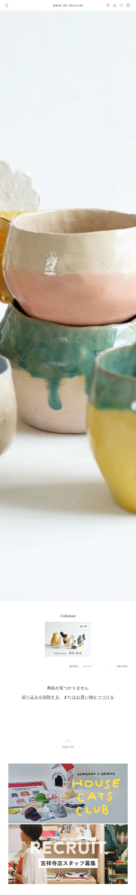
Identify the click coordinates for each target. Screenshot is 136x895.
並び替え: (74, 666)
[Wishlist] (121, 5)
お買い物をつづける (95, 697)
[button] (6, 5)
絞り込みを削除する (40, 697)
